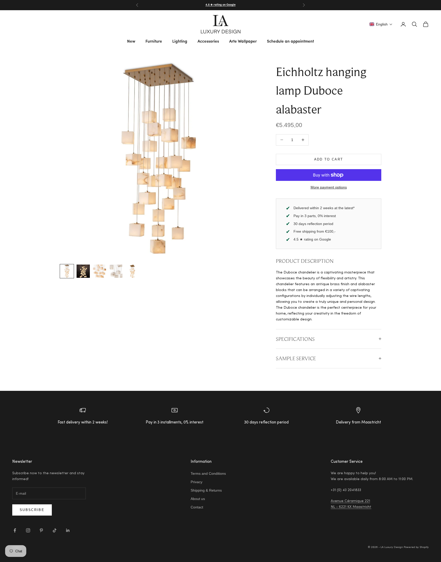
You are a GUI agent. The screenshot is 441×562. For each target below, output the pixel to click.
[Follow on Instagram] (28, 530)
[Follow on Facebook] (14, 530)
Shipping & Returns (206, 490)
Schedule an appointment (290, 42)
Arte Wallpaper (243, 42)
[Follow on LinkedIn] (67, 530)
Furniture (153, 42)
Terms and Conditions (208, 473)
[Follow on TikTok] (54, 530)
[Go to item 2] (83, 271)
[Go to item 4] (116, 271)
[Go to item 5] (132, 271)
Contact (197, 507)
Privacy (196, 482)
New (131, 42)
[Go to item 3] (99, 271)
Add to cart (328, 159)
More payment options (329, 187)
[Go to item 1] (67, 271)
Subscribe (32, 510)
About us (198, 499)
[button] (381, 24)
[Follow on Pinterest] (41, 530)
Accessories (208, 42)
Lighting (179, 42)
